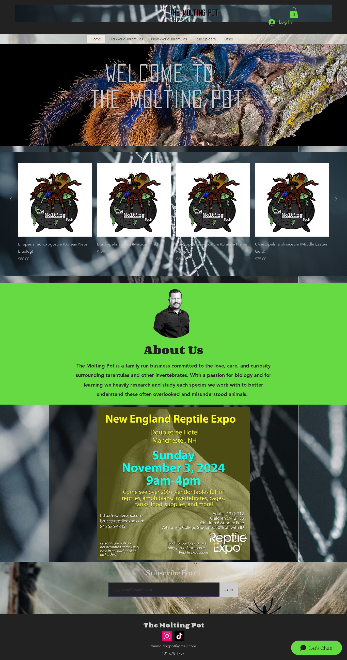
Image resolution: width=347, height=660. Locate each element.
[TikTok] (179, 636)
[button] (293, 12)
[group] (173, 212)
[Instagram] (167, 636)
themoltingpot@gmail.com (173, 645)
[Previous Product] (11, 199)
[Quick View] (55, 200)
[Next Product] (336, 199)
